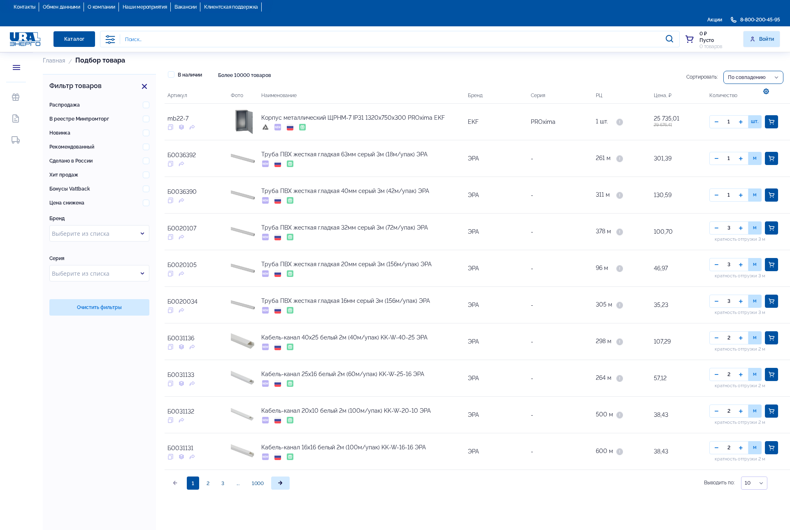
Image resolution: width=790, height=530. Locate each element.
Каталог (74, 39)
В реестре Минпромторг (79, 119)
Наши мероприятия (145, 7)
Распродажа (64, 105)
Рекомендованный (71, 147)
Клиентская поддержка (231, 7)
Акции (714, 20)
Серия (57, 258)
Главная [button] (54, 60)
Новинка (59, 133)
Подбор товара (100, 60)
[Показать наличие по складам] (619, 121)
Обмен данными (61, 7)
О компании (101, 7)
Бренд (57, 218)
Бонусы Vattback (69, 189)
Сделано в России (71, 161)
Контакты (24, 7)
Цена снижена (66, 203)
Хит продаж (63, 175)
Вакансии (185, 7)
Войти (766, 39)
